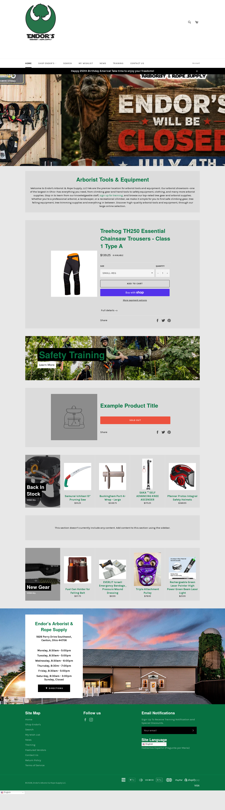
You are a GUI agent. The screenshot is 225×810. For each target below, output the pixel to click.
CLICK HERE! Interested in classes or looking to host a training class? (88, 144)
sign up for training (111, 195)
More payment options (135, 300)
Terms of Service (35, 765)
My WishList (86, 63)
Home (28, 63)
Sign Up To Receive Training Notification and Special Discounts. (168, 721)
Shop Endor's (46, 63)
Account (196, 63)
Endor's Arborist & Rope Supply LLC (49, 783)
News (103, 63)
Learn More (46, 365)
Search (67, 63)
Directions (55, 688)
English (149, 744)
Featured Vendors (35, 749)
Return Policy (33, 760)
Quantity (160, 266)
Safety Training (72, 354)
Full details (107, 310)
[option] (112, 120)
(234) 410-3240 (35, 46)
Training (118, 63)
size (102, 266)
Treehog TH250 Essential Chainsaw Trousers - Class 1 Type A (135, 238)
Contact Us (137, 63)
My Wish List (32, 734)
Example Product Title (129, 405)
